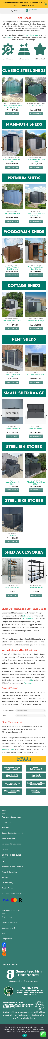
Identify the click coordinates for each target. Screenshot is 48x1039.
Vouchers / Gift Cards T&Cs (13, 893)
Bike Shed (12, 536)
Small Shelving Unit (12, 587)
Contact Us (6, 822)
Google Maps (7, 938)
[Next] (46, 98)
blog (32, 680)
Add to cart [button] (12, 595)
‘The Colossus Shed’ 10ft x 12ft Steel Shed (12, 107)
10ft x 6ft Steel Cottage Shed (35, 322)
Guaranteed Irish (8, 928)
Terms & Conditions (9, 872)
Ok (25, 1035)
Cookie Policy (7, 888)
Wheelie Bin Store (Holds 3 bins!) (36, 483)
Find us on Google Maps (11, 817)
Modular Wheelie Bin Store (12, 483)
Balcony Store (27, 616)
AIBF (4, 933)
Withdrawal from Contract (12, 866)
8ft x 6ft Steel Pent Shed (35, 374)
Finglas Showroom (30, 35)
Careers (5, 849)
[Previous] (1, 98)
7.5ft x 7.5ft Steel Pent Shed (12, 376)
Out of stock (12, 436)
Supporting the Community (13, 833)
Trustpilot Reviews (9, 922)
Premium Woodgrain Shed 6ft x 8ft (35, 268)
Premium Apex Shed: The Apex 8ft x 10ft (36, 214)
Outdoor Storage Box (12, 428)
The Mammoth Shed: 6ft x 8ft (12, 160)
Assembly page (8, 749)
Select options (12, 113)
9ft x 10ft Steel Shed (36, 106)
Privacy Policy (7, 883)
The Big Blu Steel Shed (12, 213)
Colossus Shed (27, 619)
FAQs (4, 861)
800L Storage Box (35, 428)
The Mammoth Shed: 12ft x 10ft (36, 160)
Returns (5, 877)
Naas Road (9, 37)
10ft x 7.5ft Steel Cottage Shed (12, 322)
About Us (5, 828)
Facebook (28, 683)
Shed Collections (8, 838)
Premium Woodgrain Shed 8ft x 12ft (12, 268)
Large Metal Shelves (36, 587)
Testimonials (7, 917)
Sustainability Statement (11, 844)
